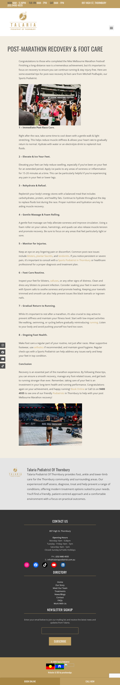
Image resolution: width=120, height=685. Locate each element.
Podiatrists (58, 393)
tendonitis (63, 255)
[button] (111, 27)
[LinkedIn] (63, 565)
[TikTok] (45, 565)
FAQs (60, 600)
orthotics (39, 347)
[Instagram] (26, 565)
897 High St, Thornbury (60, 531)
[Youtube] (2, 359)
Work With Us (60, 603)
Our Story (60, 585)
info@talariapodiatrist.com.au (61, 559)
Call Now (90, 681)
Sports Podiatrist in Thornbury (74, 260)
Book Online (77, 388)
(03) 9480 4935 (15, 5)
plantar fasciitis (44, 255)
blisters (31, 255)
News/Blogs (60, 594)
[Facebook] (2, 352)
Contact (60, 597)
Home (60, 582)
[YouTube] (54, 565)
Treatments (60, 591)
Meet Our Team (60, 588)
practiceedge (67, 672)
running (94, 322)
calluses (54, 280)
